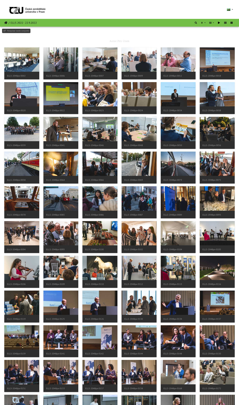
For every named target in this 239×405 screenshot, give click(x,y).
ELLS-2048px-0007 (94, 75)
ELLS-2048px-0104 (172, 249)
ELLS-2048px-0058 (16, 180)
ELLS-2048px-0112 (133, 284)
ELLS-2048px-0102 (133, 249)
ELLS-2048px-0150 (211, 353)
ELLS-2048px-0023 (94, 110)
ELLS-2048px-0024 (133, 110)
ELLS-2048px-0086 (94, 214)
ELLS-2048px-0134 (172, 319)
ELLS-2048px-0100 (94, 249)
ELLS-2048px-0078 (16, 214)
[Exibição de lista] (231, 23)
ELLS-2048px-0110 (94, 284)
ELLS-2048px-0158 (133, 388)
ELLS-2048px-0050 (172, 145)
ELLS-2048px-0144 (133, 353)
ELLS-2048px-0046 (94, 145)
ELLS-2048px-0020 (16, 110)
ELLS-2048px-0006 (55, 75)
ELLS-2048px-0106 (16, 284)
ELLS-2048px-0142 (94, 353)
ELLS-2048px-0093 (211, 214)
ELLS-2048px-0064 (55, 180)
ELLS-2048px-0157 (94, 388)
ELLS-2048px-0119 (16, 319)
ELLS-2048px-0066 (94, 180)
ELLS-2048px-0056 (211, 145)
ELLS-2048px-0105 (211, 249)
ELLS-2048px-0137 (211, 319)
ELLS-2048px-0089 (172, 214)
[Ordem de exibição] (203, 23)
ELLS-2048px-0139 (16, 353)
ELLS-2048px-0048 (133, 145)
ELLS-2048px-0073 (172, 180)
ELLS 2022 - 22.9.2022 (24, 23)
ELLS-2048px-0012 (172, 75)
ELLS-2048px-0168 (172, 388)
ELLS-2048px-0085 (55, 214)
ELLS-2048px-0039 (16, 145)
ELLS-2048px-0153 (55, 388)
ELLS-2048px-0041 (55, 145)
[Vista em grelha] (225, 23)
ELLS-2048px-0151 (16, 388)
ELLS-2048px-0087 (133, 214)
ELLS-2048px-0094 (16, 249)
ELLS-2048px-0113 (172, 284)
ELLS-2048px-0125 (55, 319)
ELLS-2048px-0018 (211, 75)
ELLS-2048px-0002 (16, 75)
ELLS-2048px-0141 (55, 353)
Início (5, 23)
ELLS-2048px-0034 (172, 110)
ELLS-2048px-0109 (55, 284)
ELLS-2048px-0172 (211, 388)
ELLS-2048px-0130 (133, 319)
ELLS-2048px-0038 (211, 110)
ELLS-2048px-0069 (133, 180)
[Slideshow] (219, 23)
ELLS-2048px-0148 (172, 353)
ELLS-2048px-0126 (94, 319)
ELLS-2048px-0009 (133, 75)
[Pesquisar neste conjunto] (196, 23)
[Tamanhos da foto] (211, 23)
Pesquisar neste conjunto (18, 30)
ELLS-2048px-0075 (211, 180)
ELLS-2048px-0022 (55, 110)
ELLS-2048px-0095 (55, 249)
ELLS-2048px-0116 (211, 284)
